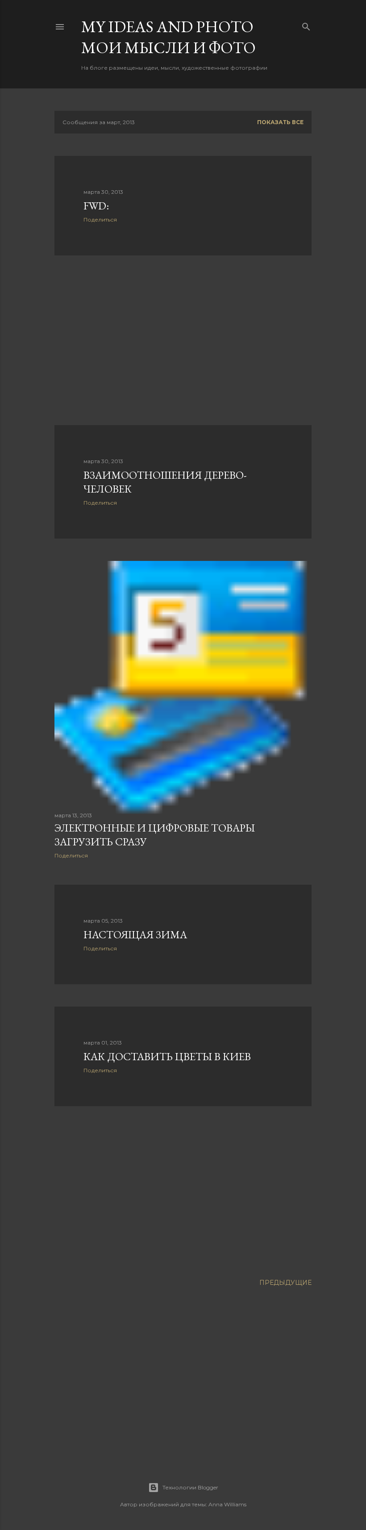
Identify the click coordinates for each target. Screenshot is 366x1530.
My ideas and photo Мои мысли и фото (168, 37)
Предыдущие (285, 1283)
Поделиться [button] (100, 219)
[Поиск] (306, 24)
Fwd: (96, 206)
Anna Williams (227, 1504)
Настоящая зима (135, 934)
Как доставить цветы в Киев (167, 1056)
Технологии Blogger (190, 1487)
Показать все (280, 122)
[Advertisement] (183, 340)
